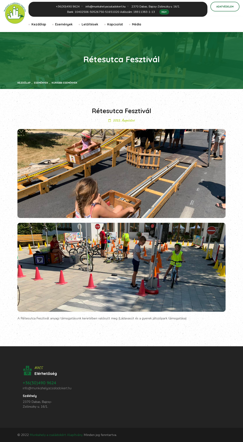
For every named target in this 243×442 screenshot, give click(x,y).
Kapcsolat (115, 24)
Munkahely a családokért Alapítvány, (56, 435)
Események (64, 24)
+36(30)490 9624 (68, 7)
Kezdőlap (38, 24)
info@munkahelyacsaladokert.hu (106, 7)
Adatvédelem (225, 6)
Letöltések (90, 24)
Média (136, 24)
